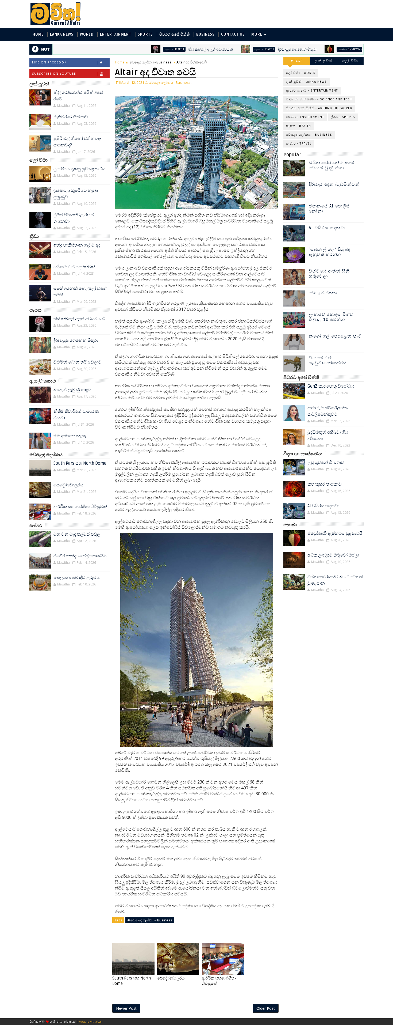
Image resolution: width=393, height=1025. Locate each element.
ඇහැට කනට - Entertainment (312, 91)
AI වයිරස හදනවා (327, 227)
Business (205, 34)
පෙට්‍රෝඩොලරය (68, 485)
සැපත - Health (142, 49)
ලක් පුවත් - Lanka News (306, 82)
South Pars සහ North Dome (79, 463)
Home (38, 34)
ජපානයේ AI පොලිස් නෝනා (329, 208)
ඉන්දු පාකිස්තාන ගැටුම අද (76, 245)
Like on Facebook (49, 62)
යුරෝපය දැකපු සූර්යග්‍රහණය (79, 169)
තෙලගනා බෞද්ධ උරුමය (76, 577)
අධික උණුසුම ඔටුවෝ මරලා (333, 555)
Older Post (265, 1008)
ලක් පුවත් (323, 61)
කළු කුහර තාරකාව (324, 484)
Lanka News (62, 34)
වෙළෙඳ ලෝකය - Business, (170, 82)
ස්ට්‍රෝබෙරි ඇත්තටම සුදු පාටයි (335, 533)
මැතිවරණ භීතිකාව (70, 117)
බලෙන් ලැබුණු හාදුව (72, 389)
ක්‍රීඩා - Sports (343, 117)
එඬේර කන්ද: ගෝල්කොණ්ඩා (79, 556)
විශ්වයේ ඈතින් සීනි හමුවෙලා (329, 273)
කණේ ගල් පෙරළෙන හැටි (335, 336)
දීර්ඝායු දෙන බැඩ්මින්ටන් (334, 184)
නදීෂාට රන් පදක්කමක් (74, 267)
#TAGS (297, 61)
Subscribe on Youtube (54, 73)
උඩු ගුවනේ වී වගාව (325, 462)
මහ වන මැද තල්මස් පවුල (76, 534)
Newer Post (126, 1008)
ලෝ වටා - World (300, 73)
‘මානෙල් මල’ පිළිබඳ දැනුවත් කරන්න (329, 252)
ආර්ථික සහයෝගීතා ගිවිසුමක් (80, 506)
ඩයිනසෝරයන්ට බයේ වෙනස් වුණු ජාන (332, 165)
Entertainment (115, 34)
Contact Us (233, 34)
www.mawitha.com (90, 1021)
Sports (145, 34)
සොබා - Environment (321, 49)
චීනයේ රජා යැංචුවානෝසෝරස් (328, 360)
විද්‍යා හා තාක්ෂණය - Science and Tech (319, 99)
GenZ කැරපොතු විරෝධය (330, 386)
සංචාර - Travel (298, 144)
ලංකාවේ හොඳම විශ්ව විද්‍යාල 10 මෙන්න (331, 317)
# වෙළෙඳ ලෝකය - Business (150, 920)
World (87, 34)
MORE (256, 34)
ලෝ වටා (350, 61)
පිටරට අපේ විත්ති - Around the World (319, 108)
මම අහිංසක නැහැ (69, 435)
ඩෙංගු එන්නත (323, 293)
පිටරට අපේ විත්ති (174, 34)
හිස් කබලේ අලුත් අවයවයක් (178, 49)
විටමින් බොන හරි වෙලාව (77, 362)
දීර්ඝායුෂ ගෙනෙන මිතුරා (265, 49)
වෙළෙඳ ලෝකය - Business (150, 62)
